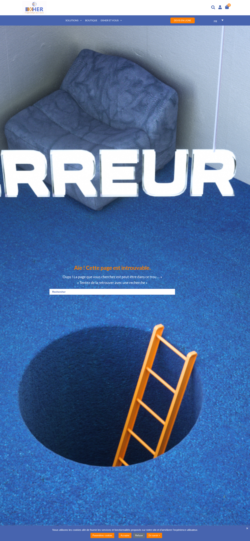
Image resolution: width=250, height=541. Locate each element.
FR (215, 21)
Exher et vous (110, 20)
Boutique (91, 20)
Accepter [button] (125, 535)
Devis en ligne (182, 20)
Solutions (71, 20)
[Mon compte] (220, 6)
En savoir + (154, 535)
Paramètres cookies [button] (102, 535)
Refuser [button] (139, 535)
